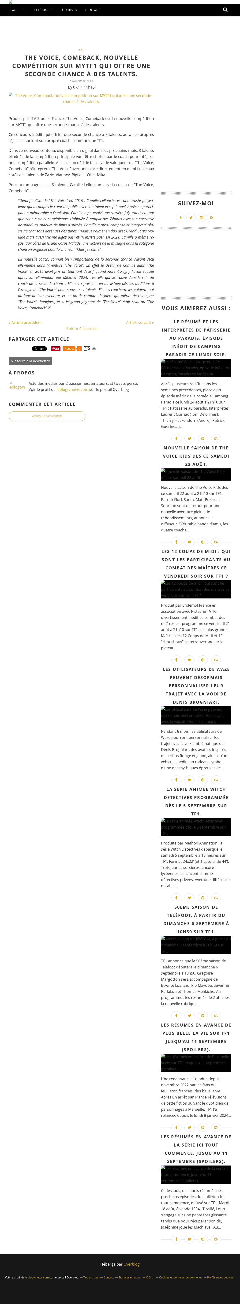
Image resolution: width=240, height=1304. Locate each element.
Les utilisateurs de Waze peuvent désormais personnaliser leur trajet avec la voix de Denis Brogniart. (196, 685)
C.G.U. (150, 1277)
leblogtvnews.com (72, 389)
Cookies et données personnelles (180, 1277)
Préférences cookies (220, 1277)
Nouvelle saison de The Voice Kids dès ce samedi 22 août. (196, 456)
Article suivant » (140, 322)
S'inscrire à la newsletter (30, 361)
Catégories (44, 10)
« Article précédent (25, 322)
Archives (69, 10)
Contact (92, 10)
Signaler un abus (130, 1277)
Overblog (132, 1264)
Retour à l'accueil (81, 328)
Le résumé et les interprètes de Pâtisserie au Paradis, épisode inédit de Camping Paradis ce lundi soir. (196, 338)
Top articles (91, 1277)
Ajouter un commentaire (47, 416)
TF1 (81, 50)
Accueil (19, 10)
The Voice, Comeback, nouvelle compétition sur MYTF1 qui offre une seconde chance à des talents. (81, 65)
